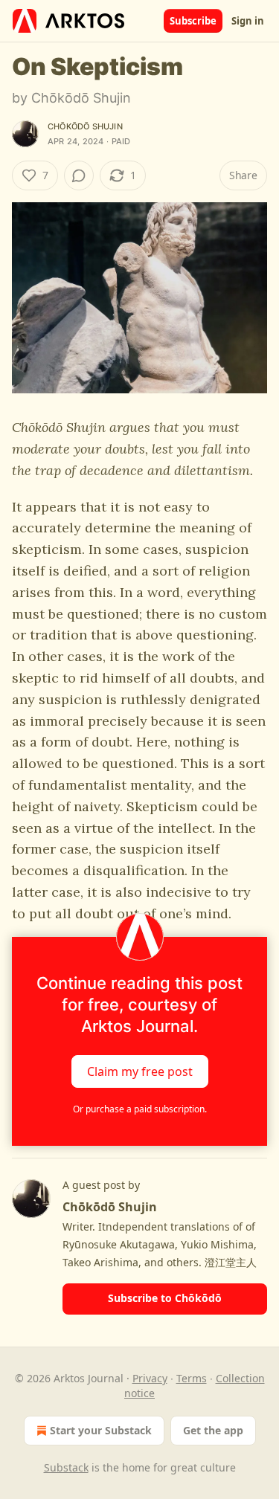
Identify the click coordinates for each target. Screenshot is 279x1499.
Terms (191, 1378)
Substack (66, 1467)
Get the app (213, 1430)
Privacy (149, 1378)
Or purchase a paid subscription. (140, 1109)
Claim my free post (140, 1071)
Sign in (247, 21)
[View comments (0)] (79, 175)
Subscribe (193, 21)
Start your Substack (101, 1430)
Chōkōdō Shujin (85, 126)
